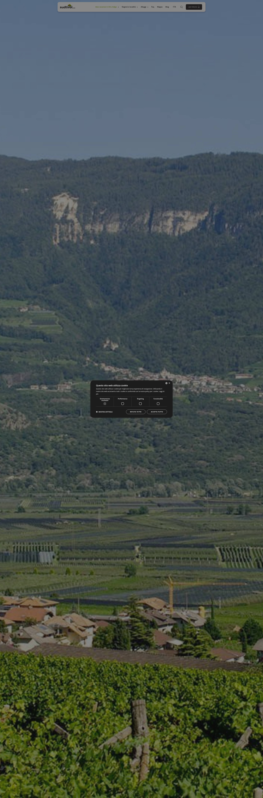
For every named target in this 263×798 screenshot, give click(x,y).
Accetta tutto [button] (157, 412)
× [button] (169, 383)
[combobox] (166, 383)
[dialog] (131, 399)
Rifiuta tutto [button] (135, 412)
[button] (104, 412)
